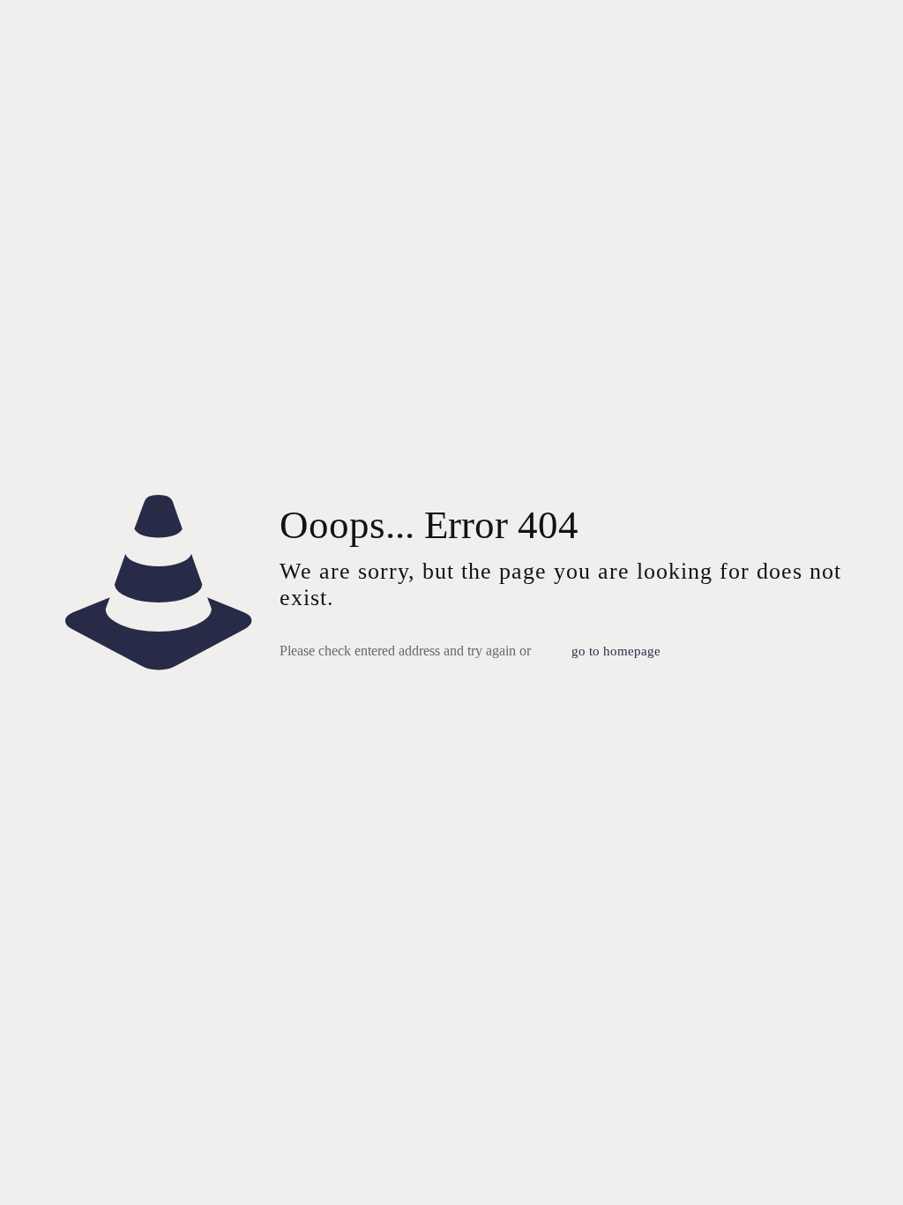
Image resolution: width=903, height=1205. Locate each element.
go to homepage (615, 651)
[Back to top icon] (818, 1168)
